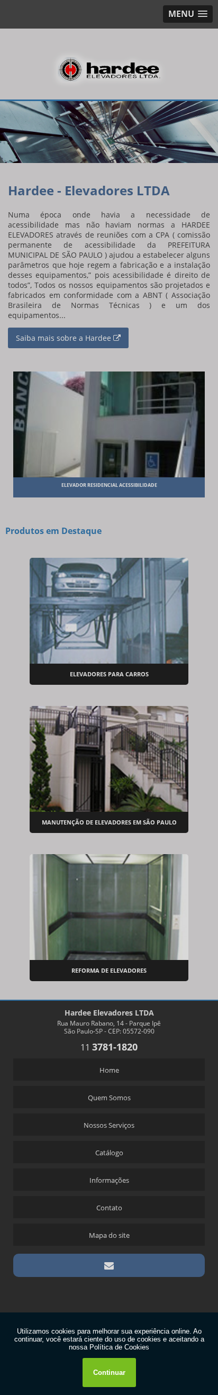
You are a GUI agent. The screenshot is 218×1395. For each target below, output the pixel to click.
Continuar (109, 1372)
